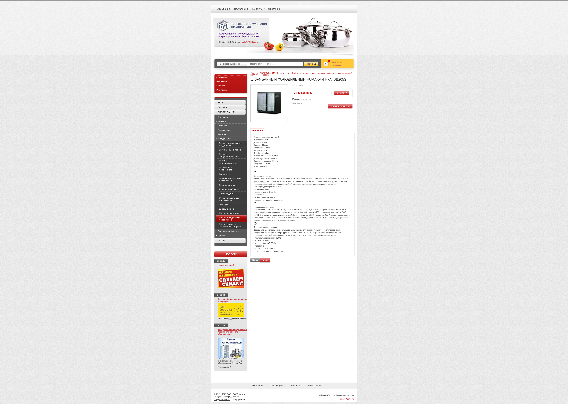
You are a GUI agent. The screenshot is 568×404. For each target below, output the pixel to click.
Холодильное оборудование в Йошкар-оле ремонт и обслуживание (232, 332)
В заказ (340, 93)
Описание (257, 130)
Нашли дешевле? (226, 265)
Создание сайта (222, 399)
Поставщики (241, 9)
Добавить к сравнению (302, 99)
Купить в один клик (340, 106)
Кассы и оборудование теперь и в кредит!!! (232, 300)
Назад (265, 260)
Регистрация (273, 9)
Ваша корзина (337, 62)
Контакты (257, 9)
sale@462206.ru (250, 42)
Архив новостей (224, 367)
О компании (223, 9)
